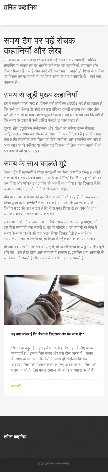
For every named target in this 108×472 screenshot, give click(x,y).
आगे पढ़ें (16, 386)
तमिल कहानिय (20, 6)
